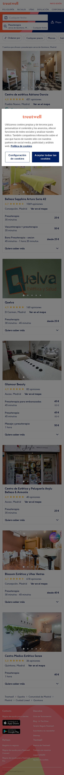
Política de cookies (21, 146)
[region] (32, 137)
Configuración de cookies (17, 157)
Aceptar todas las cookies (46, 157)
